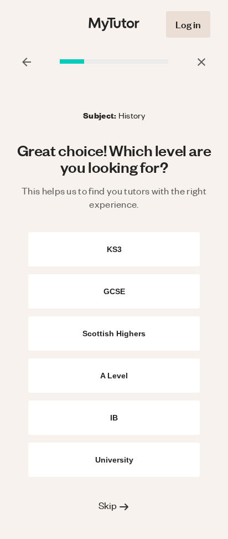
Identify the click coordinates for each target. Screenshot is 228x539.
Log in (188, 24)
